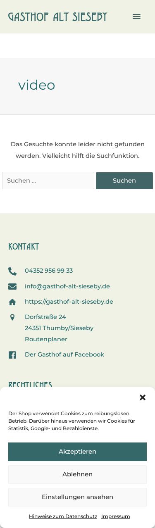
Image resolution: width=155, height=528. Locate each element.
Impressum (115, 516)
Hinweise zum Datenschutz (63, 516)
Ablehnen (77, 474)
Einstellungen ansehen (77, 497)
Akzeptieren (77, 451)
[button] (142, 397)
